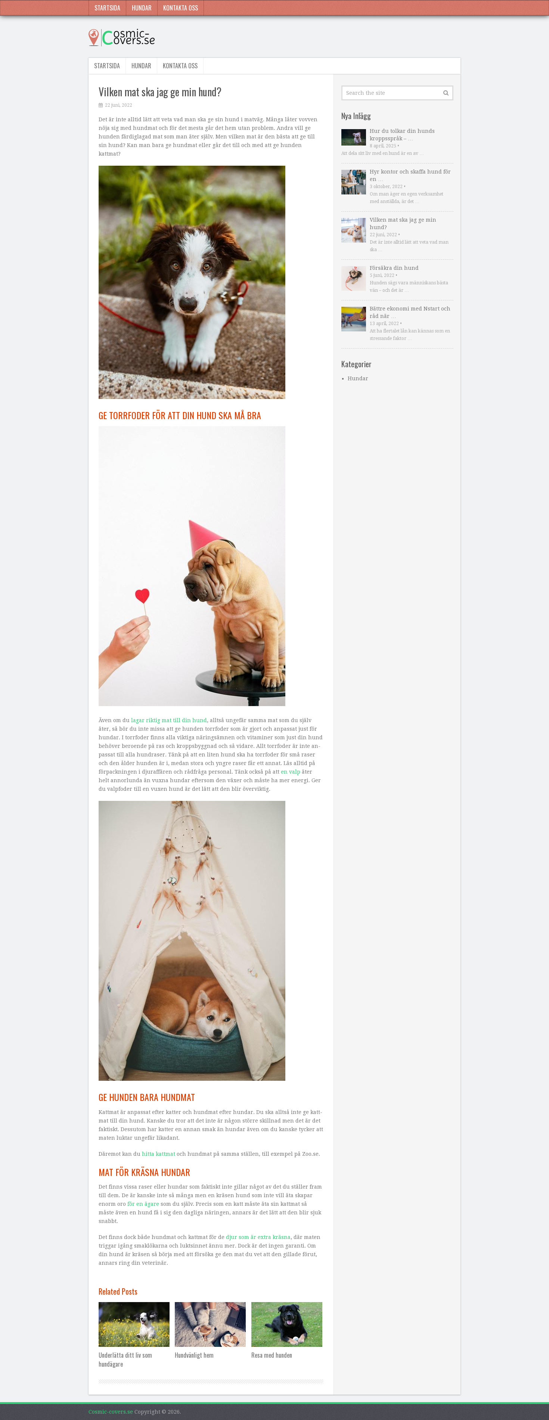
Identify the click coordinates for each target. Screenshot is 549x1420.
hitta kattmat (158, 1154)
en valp (290, 772)
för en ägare (143, 1204)
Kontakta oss (180, 7)
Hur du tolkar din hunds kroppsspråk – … (402, 134)
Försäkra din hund (394, 268)
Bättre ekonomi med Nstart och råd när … (410, 312)
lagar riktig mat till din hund (169, 720)
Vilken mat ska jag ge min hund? (403, 223)
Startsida (107, 7)
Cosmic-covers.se (111, 1412)
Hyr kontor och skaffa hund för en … (410, 175)
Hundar (142, 7)
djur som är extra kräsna (258, 1237)
